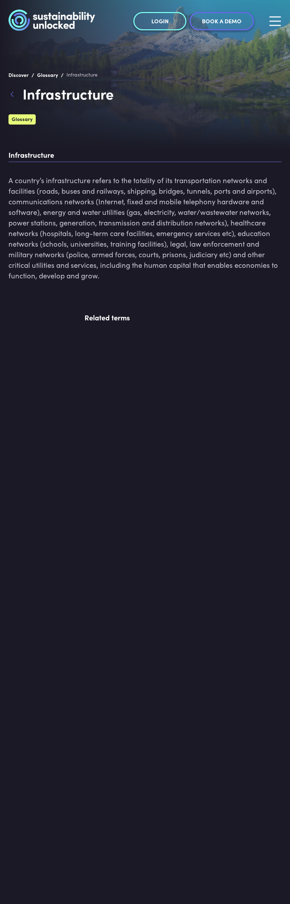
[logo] (51, 21)
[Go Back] (15, 95)
